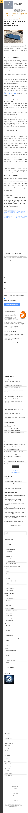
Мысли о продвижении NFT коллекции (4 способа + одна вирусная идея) (21, 216)
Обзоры (7, 655)
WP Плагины (8, 573)
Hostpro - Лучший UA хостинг (11, 483)
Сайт (5, 288)
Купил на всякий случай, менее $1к (13, 446)
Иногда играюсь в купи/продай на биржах (14, 451)
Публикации (7, 752)
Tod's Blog (8, 5)
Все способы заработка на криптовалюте (13, 394)
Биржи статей (9, 554)
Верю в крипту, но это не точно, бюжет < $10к (15, 444)
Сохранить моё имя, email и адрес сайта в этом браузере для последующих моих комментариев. (14, 296)
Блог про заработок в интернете (18, 3)
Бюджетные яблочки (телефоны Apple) (16, 200)
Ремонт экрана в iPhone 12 (12, 206)
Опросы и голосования (11, 653)
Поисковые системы (10, 603)
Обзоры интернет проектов (12, 618)
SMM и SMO (8, 600)
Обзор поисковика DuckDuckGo (11, 398)
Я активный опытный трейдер (12, 449)
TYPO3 (7, 576)
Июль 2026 (6, 763)
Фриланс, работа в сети (11, 563)
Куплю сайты (15, 15)
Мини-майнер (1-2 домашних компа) (13, 456)
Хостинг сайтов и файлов (11, 585)
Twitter (17, 327)
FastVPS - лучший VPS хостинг (11, 478)
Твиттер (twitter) (9, 620)
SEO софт (8, 625)
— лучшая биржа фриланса (14, 342)
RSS (11, 327)
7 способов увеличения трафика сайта (13, 385)
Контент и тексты (9, 590)
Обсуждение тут (15, 472)
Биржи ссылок (9, 551)
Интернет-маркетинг (10, 598)
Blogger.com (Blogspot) (11, 580)
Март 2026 (6, 770)
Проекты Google (9, 615)
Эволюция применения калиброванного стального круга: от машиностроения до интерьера (13, 521)
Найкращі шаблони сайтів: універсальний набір (15, 379)
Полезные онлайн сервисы (12, 610)
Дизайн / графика (9, 588)
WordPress (8, 568)
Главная (5, 18)
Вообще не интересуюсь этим (12, 463)
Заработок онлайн (8, 539)
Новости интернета (17, 18)
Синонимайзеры (9, 635)
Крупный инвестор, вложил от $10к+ (13, 442)
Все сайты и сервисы (9, 608)
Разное (6, 648)
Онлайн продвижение (9, 593)
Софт (5, 623)
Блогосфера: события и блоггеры (12, 638)
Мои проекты (8, 657)
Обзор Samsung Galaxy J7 (12, 201)
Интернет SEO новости (11, 665)
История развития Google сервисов (12, 387)
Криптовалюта (9, 544)
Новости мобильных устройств (13, 211)
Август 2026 (7, 761)
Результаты (15, 470)
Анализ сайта (9, 628)
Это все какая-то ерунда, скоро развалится (15, 461)
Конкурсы (8, 645)
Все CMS (8, 578)
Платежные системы (10, 561)
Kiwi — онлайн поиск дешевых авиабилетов (14, 396)
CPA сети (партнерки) (10, 549)
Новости (10, 18)
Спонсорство (7, 755)
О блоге (7, 13)
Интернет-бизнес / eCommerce (12, 558)
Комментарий (7, 261)
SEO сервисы (9, 613)
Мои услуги (7, 748)
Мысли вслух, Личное (11, 650)
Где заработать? (14, 13)
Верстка (7, 571)
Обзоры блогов (9, 642)
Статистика (8, 605)
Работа (21, 15)
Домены (7, 583)
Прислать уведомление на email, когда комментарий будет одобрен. (13, 299)
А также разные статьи (15, 525)
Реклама (21, 13)
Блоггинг (8, 640)
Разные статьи (9, 669)
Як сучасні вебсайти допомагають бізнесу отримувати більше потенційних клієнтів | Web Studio (14, 508)
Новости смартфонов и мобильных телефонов (14, 212)
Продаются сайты (8, 743)
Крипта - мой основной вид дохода (13, 458)
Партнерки (8, 542)
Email (5, 282)
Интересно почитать (10, 660)
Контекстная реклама (10, 546)
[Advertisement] (14, 233)
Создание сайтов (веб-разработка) (12, 566)
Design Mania (7, 488)
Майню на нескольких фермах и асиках (14, 454)
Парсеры (8, 630)
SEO (7, 595)
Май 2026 (6, 768)
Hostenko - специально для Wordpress (13, 481)
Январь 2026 (7, 775)
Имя (5, 277)
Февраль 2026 (7, 773)
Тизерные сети (9, 556)
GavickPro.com (16, 809)
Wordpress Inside (8, 486)
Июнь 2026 (6, 766)
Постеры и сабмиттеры (11, 632)
